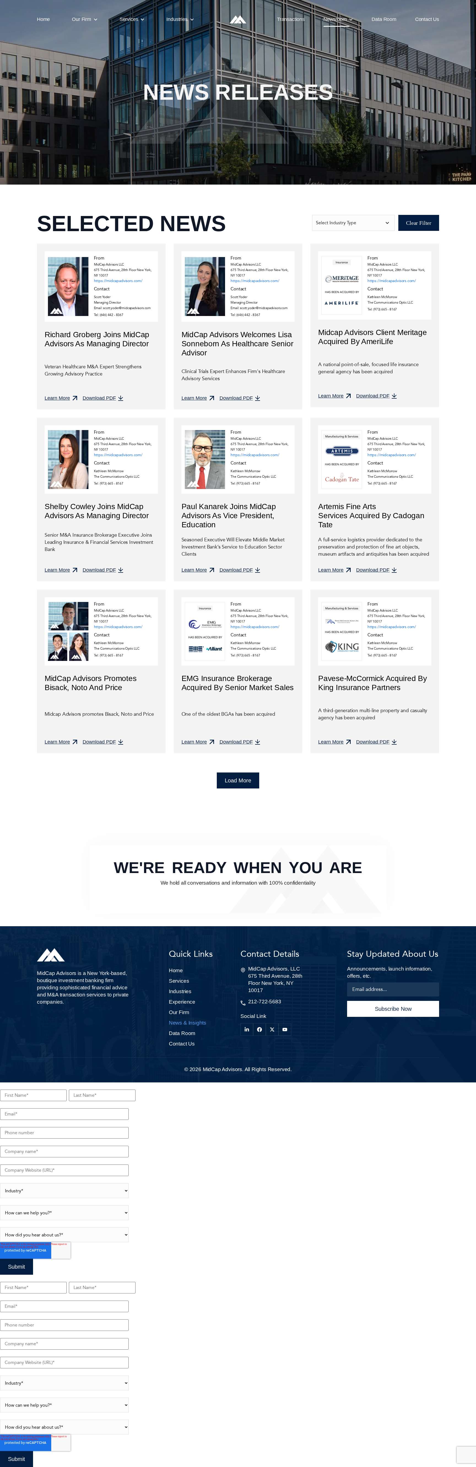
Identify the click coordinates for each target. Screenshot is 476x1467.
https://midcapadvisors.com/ (118, 281)
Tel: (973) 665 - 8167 (382, 309)
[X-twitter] (272, 1029)
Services (179, 981)
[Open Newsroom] (351, 19)
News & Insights (187, 1023)
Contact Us (182, 1044)
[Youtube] (284, 1029)
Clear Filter (418, 223)
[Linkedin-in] (246, 1029)
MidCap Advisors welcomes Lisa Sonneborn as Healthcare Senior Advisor (237, 343)
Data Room (182, 1033)
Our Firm (179, 1012)
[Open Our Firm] (96, 19)
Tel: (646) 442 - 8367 (108, 315)
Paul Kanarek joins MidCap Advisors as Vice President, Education (229, 515)
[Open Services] (142, 19)
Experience (182, 1002)
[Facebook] (259, 1029)
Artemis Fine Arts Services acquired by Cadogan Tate (371, 515)
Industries (180, 991)
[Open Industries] (192, 19)
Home (176, 970)
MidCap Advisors (222, 1069)
